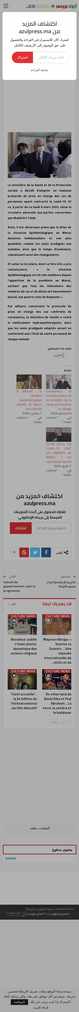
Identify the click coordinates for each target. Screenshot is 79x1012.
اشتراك (22, 57)
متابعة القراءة (39, 70)
